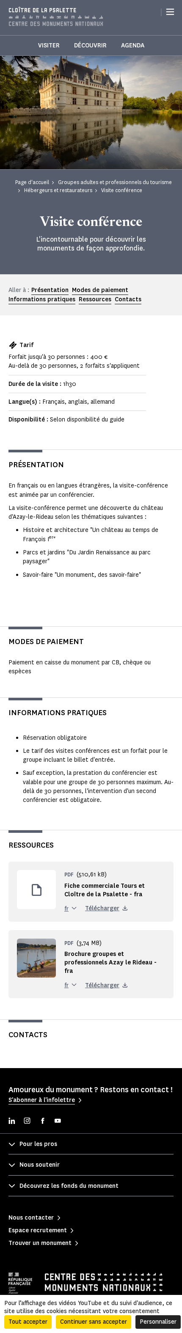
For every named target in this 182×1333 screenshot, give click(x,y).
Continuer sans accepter (93, 1322)
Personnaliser (158, 1322)
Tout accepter (27, 1322)
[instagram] (27, 1122)
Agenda (132, 45)
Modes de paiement (100, 290)
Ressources (95, 299)
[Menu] (170, 11)
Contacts (128, 299)
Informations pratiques (41, 299)
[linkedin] (11, 1122)
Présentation (50, 290)
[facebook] (42, 1122)
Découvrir (90, 45)
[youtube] (57, 1122)
